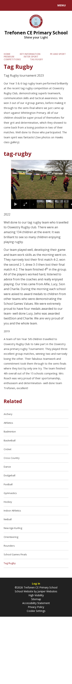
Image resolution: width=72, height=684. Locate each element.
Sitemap (36, 599)
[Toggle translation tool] (16, 5)
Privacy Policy (36, 607)
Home (7, 54)
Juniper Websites (47, 591)
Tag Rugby (36, 59)
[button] (18, 179)
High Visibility (36, 595)
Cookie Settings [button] (36, 611)
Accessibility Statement (36, 603)
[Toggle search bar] (7, 5)
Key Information (30, 54)
